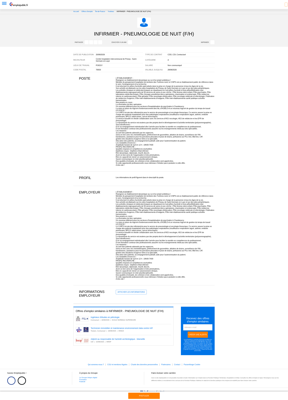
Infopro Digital (203, 345)
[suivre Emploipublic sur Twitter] (22, 381)
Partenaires (166, 364)
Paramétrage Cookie (192, 364)
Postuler (144, 396)
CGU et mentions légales (117, 364)
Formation (83, 379)
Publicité (82, 381)
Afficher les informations (131, 292)
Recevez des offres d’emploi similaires (197, 320)
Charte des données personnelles (144, 364)
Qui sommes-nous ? (96, 364)
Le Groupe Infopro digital (88, 377)
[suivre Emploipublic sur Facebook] (11, 381)
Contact (177, 364)
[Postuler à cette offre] (144, 394)
